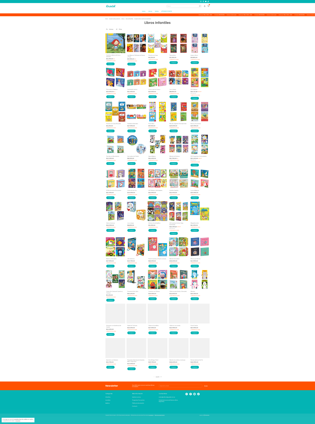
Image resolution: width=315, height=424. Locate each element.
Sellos (157, 11)
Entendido (17, 420)
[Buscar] (199, 6)
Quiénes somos (136, 397)
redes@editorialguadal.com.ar (167, 397)
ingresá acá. (151, 415)
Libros (150, 11)
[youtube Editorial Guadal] (206, 1)
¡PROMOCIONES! (166, 11)
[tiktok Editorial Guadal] (208, 1)
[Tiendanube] (204, 415)
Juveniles (107, 400)
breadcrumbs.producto (114, 18)
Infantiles (107, 397)
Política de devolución (138, 403)
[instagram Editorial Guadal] (201, 1)
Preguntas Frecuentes (138, 400)
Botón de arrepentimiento (160, 415)
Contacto (134, 406)
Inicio (143, 11)
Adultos (107, 403)
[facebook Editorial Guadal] (203, 1)
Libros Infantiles (129, 18)
